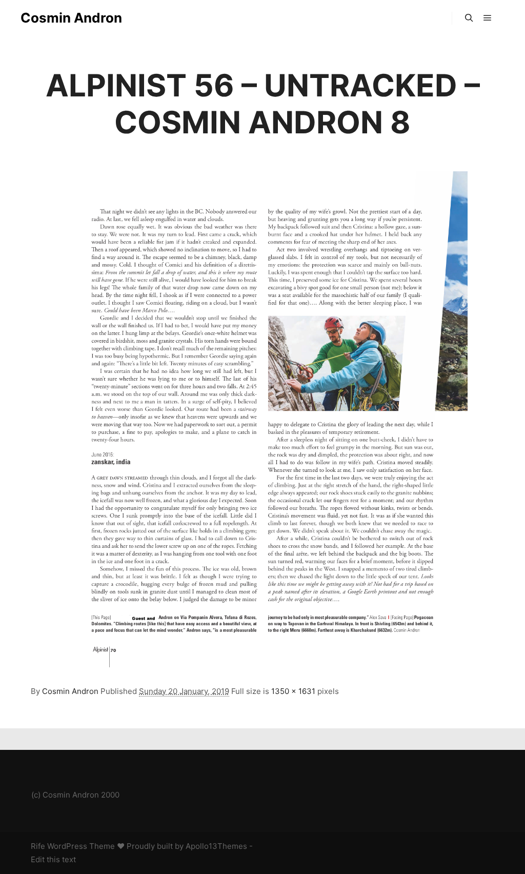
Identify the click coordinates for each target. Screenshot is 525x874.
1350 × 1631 (293, 691)
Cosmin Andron (71, 18)
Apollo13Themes (216, 846)
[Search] (469, 18)
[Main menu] (487, 18)
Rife (38, 846)
